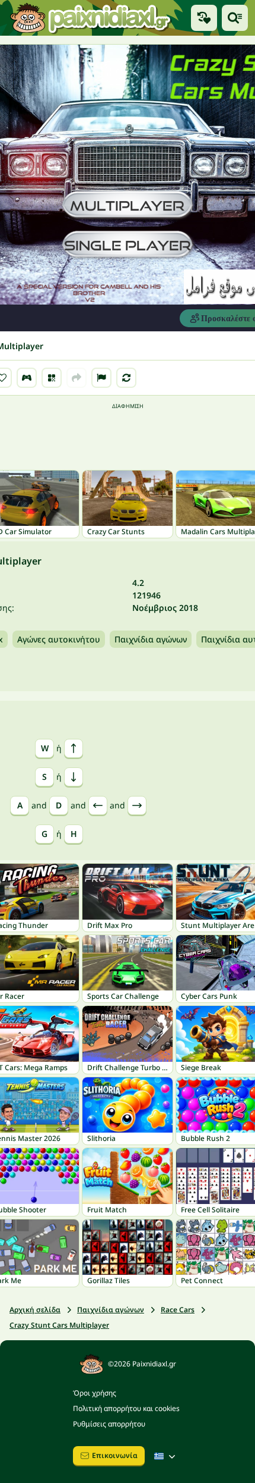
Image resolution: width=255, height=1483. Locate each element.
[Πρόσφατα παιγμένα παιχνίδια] (204, 18)
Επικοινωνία (115, 1455)
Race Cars (178, 1310)
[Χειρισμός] (27, 378)
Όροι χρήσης (94, 1393)
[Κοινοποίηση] (76, 378)
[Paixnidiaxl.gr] (90, 18)
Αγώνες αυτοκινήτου (58, 639)
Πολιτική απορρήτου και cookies (126, 1408)
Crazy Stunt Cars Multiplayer (59, 1325)
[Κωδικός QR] (52, 378)
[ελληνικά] (166, 1456)
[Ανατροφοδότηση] (101, 378)
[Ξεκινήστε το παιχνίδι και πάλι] (126, 378)
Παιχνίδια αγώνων (150, 639)
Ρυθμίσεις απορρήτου (109, 1424)
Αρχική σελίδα (34, 1310)
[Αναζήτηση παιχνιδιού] (235, 18)
